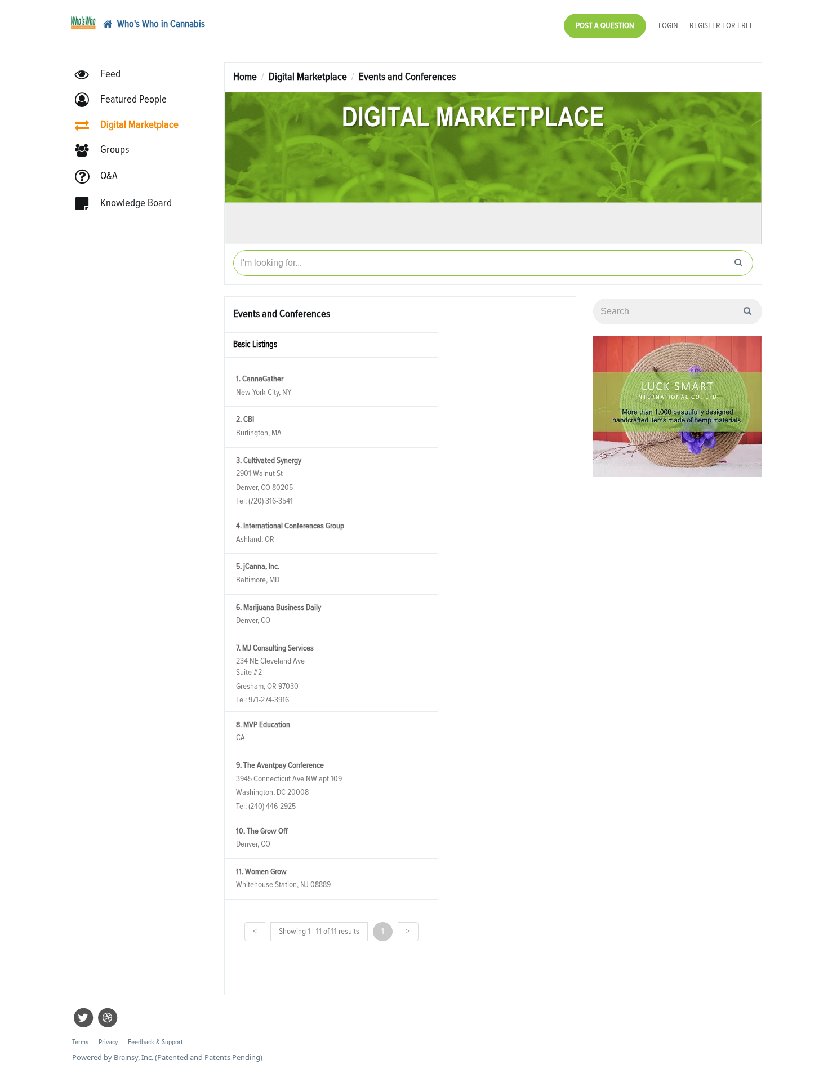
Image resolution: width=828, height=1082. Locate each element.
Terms (80, 1042)
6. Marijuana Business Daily (278, 607)
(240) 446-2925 (272, 806)
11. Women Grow (261, 871)
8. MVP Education (263, 724)
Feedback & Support (155, 1042)
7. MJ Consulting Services (275, 648)
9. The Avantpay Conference (280, 765)
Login (668, 25)
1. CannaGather (259, 379)
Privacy (108, 1042)
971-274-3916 (268, 700)
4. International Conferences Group (290, 526)
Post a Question (605, 25)
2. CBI (245, 419)
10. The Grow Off (262, 831)
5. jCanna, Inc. (257, 566)
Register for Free (721, 25)
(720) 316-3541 (270, 501)
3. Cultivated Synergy (268, 460)
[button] (125, 100)
